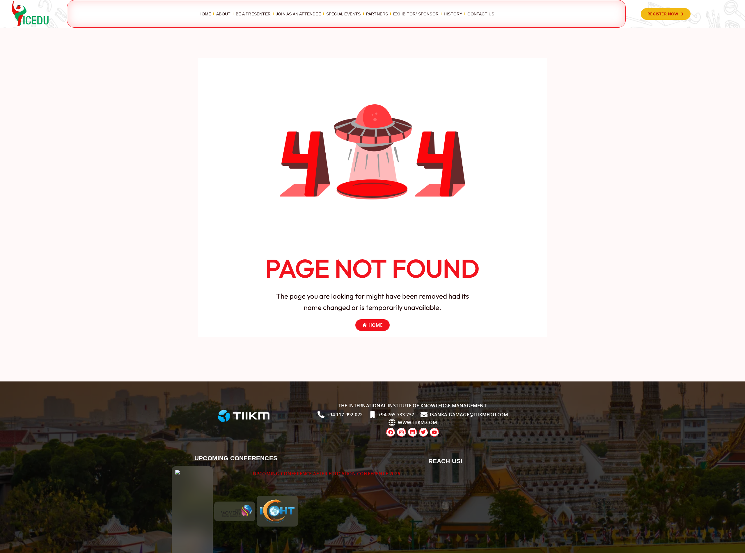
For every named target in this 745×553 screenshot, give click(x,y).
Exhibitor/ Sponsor (416, 14)
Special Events (343, 14)
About (223, 14)
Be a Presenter (253, 14)
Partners (377, 14)
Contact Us (480, 14)
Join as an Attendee (298, 14)
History (453, 14)
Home (204, 14)
